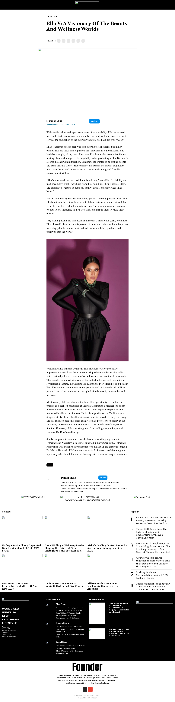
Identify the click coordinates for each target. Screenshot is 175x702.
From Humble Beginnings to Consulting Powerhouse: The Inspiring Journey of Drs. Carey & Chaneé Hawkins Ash (153, 547)
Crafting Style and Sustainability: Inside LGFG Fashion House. (152, 575)
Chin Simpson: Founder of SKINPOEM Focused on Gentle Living (90, 482)
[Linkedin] (68, 41)
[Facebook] (59, 41)
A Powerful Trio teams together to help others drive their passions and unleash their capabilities (153, 562)
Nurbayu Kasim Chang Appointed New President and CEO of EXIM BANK (21, 548)
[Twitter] (63, 41)
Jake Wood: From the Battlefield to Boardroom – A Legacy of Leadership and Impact (70, 629)
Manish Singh (62, 623)
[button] (170, 5)
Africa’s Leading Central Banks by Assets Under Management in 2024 (107, 548)
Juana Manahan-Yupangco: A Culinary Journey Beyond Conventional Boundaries (153, 586)
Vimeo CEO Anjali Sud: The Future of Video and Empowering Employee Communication (151, 533)
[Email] (83, 41)
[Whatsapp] (73, 41)
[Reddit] (78, 41)
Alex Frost (60, 604)
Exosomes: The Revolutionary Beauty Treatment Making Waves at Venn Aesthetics (153, 520)
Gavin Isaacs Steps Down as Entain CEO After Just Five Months (64, 584)
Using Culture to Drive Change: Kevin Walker (70, 636)
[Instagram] (85, 689)
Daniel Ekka (55, 121)
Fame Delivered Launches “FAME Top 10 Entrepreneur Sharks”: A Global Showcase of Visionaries (94, 490)
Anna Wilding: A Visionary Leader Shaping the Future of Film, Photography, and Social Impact (64, 548)
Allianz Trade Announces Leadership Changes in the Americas (103, 586)
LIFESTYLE (51, 16)
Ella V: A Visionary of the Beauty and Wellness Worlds (86, 485)
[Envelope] (90, 689)
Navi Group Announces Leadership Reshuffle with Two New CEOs (20, 586)
